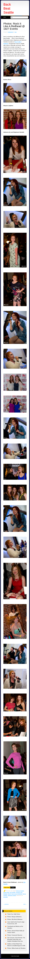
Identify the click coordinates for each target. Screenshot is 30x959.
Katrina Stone (6, 892)
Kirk (15, 32)
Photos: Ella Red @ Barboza (14, 919)
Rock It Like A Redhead (16, 893)
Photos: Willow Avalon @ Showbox (16, 948)
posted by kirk (19, 892)
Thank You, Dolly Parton (13, 914)
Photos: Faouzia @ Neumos (14, 935)
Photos (13, 887)
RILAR (9, 893)
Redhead (5, 893)
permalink (5, 897)
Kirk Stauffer (13, 892)
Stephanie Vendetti (12, 895)
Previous (6, 904)
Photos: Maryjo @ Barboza (14, 916)
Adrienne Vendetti (20, 890)
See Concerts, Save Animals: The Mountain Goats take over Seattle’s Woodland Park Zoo (16, 939)
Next (25, 904)
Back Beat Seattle (8, 8)
